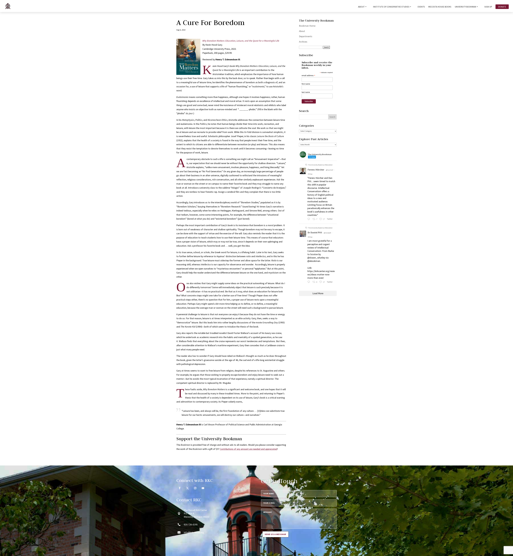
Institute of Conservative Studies (391, 7)
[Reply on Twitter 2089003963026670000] (309, 282)
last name (306, 92)
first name (306, 84)
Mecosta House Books (439, 7)
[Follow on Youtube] (203, 488)
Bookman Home (307, 25)
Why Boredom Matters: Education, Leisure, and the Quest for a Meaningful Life (240, 40)
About (302, 31)
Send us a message (275, 534)
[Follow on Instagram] (195, 488)
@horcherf (329, 170)
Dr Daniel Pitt (315, 232)
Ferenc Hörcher (316, 169)
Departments (305, 36)
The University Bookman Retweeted (320, 165)
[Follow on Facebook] (179, 488)
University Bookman (465, 7)
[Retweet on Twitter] (306, 165)
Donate (502, 6)
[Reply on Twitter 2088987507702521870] (309, 219)
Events (421, 7)
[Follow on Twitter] (187, 488)
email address (308, 75)
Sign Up (488, 7)
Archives (303, 41)
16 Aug (310, 174)
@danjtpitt (327, 233)
